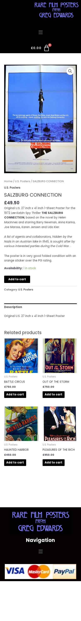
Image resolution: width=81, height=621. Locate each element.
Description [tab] (13, 307)
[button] (40, 32)
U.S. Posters (22, 181)
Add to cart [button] (15, 394)
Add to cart (17, 279)
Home (8, 181)
